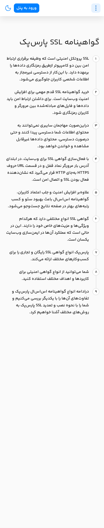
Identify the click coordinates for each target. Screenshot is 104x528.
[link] (26, 8)
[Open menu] (96, 8)
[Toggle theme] (8, 8)
